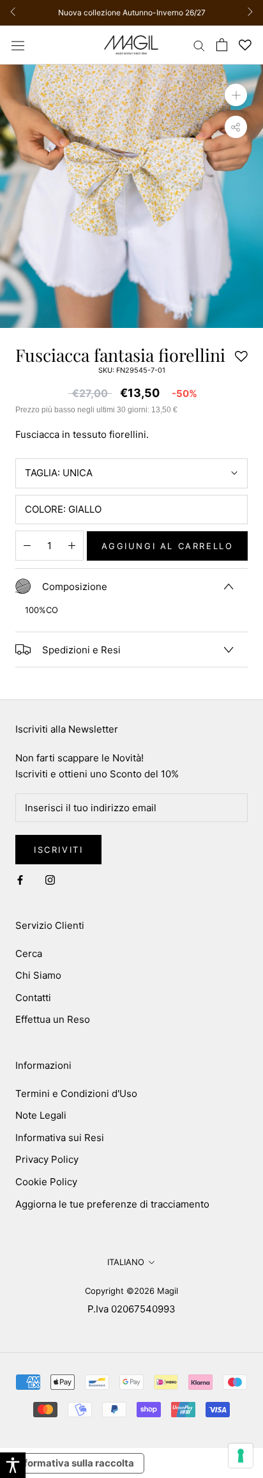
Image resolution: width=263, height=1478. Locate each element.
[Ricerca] (199, 45)
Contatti (33, 998)
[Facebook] (20, 879)
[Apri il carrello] (221, 44)
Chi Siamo (38, 975)
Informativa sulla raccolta (74, 1463)
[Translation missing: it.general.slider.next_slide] (246, 13)
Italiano (125, 1262)
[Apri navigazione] (17, 45)
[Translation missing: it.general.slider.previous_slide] (16, 13)
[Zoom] (236, 95)
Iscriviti (58, 849)
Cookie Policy (46, 1182)
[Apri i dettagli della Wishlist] (245, 45)
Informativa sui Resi (59, 1138)
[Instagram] (50, 879)
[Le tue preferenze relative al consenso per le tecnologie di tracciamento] (241, 1455)
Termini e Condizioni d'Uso (76, 1093)
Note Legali (40, 1115)
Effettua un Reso (52, 1019)
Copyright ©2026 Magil (131, 1291)
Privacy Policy (47, 1159)
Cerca (28, 953)
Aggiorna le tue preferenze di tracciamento (112, 1204)
